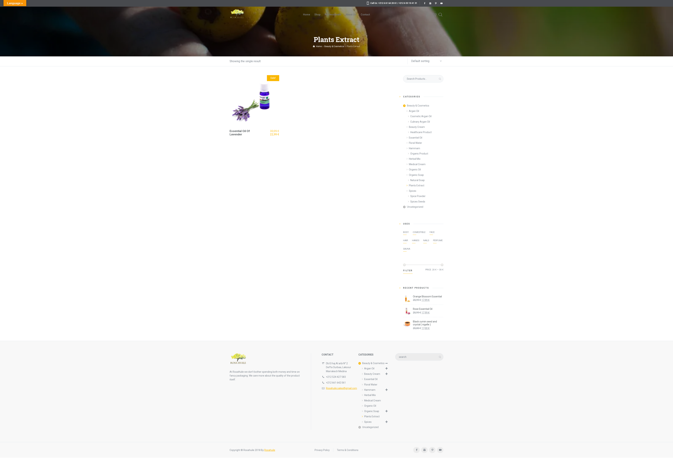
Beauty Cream (417, 127)
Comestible (419, 232)
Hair (405, 240)
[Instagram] (430, 3)
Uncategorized (415, 206)
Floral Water (415, 143)
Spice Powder (418, 196)
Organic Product (419, 153)
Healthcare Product (421, 132)
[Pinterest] (436, 3)
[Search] (440, 14)
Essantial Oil (415, 137)
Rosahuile (269, 450)
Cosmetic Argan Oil (420, 116)
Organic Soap (416, 175)
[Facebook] (424, 3)
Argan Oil (414, 111)
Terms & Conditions (347, 450)
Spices (412, 190)
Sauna (406, 249)
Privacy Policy (322, 450)
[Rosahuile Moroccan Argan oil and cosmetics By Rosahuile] (237, 14)
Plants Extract (416, 185)
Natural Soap (417, 180)
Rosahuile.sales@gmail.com (341, 388)
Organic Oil (415, 169)
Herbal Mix (414, 158)
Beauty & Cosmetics (418, 105)
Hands (415, 240)
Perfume (438, 240)
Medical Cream (417, 164)
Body (406, 232)
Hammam (414, 148)
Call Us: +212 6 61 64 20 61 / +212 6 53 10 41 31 (393, 3)
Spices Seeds (417, 201)
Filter (408, 270)
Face (432, 232)
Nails (426, 240)
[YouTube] (441, 3)
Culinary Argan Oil (420, 121)
